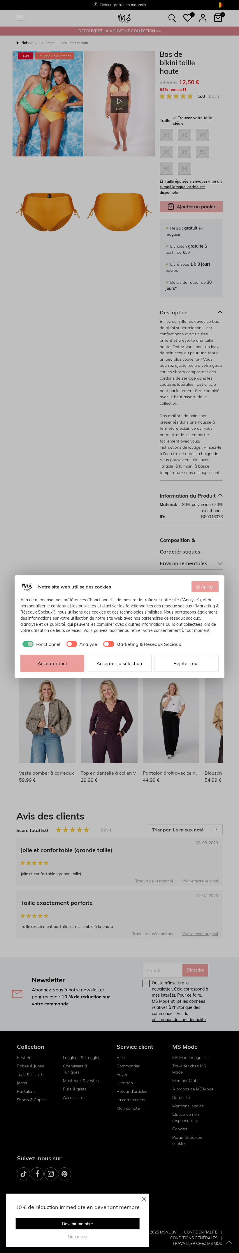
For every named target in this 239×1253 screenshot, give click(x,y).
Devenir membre (77, 1223)
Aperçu (208, 586)
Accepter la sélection (119, 663)
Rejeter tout (186, 663)
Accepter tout (52, 663)
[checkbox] (40, 644)
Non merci (77, 1236)
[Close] (144, 1198)
